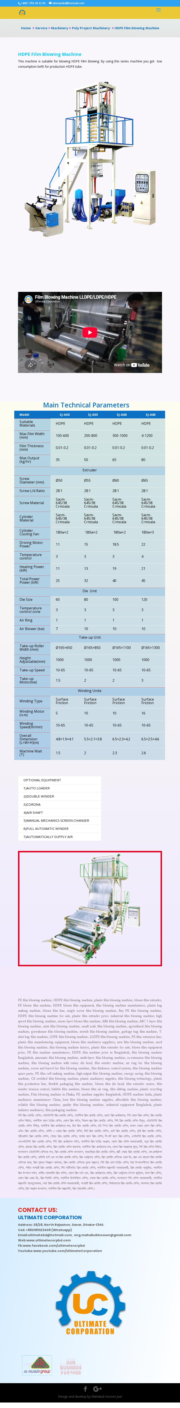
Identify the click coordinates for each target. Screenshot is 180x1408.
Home (26, 28)
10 (67, 1374)
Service (41, 28)
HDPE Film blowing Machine (136, 28)
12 (74, 1374)
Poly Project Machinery (91, 28)
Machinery (59, 28)
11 (71, 1374)
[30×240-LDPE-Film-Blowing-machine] (90, 965)
